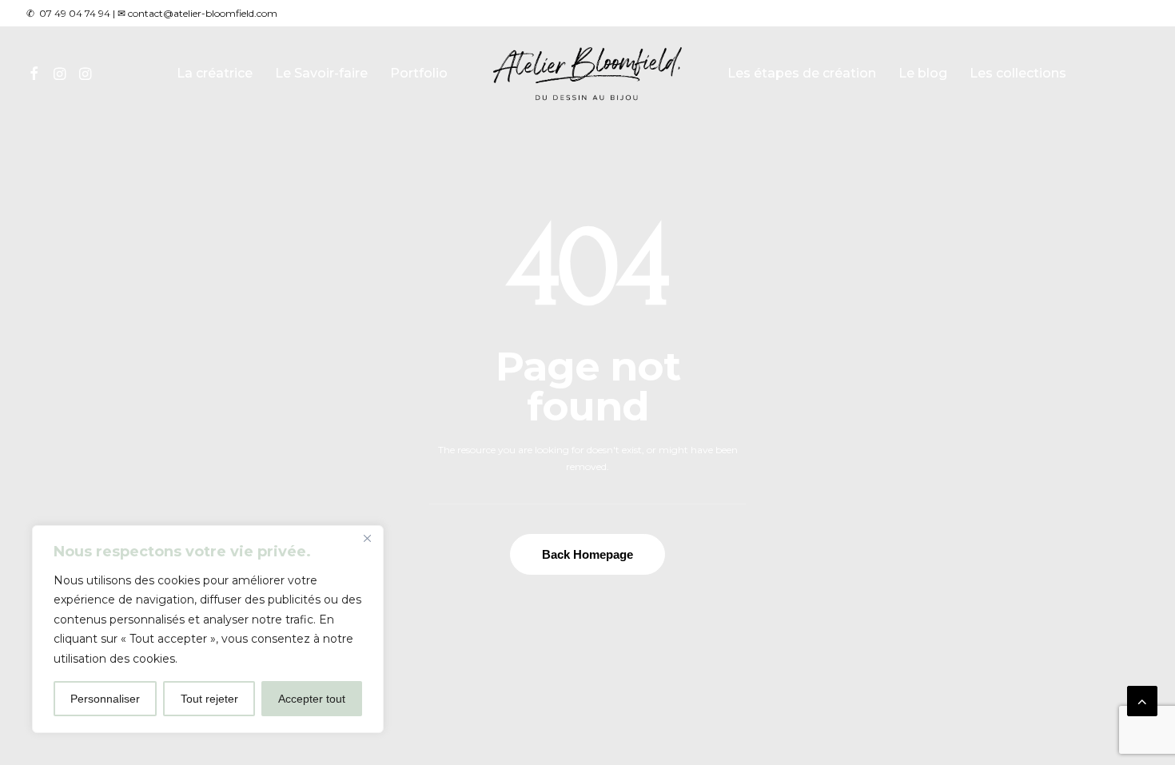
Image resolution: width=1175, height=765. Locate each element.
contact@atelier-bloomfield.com (202, 13)
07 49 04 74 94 (75, 13)
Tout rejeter (209, 698)
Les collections (1018, 73)
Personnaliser (105, 698)
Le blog (922, 73)
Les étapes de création (801, 73)
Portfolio (419, 73)
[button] (36, 73)
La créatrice (215, 73)
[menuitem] (36, 73)
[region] (208, 629)
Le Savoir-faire (321, 73)
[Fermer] (366, 538)
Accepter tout (311, 698)
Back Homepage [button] (587, 554)
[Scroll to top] (1142, 700)
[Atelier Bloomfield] (588, 74)
